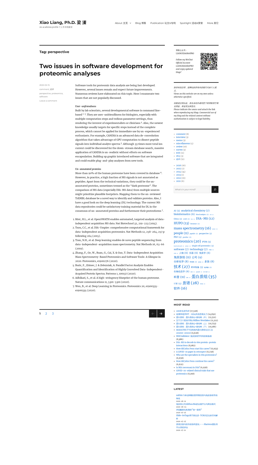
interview (180, 137)
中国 (176, 253)
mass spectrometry (192, 228)
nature (215, 229)
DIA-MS (205, 218)
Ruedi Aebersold (179, 246)
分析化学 (181, 261)
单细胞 (193, 262)
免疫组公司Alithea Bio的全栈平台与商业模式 (196, 404)
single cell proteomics (203, 246)
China (178, 219)
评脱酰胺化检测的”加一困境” (189, 410)
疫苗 (193, 272)
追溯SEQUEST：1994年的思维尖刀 (191, 314)
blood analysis (202, 214)
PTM (206, 241)
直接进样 (199, 272)
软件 (180, 288)
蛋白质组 (204, 276)
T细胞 (211, 249)
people (181, 233)
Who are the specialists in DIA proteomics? (196, 355)
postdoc (187, 237)
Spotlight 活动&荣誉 (191, 23)
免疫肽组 (182, 257)
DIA (193, 219)
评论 (178, 156)
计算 (177, 283)
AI (177, 210)
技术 (182, 266)
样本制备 (197, 267)
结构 (188, 277)
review (179, 146)
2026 (178, 165)
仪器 (193, 252)
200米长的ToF (182, 311)
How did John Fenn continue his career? (195, 361)
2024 (178, 171)
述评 (52, 89)
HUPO (181, 223)
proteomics (57, 93)
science (188, 246)
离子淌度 (206, 272)
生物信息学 (181, 271)
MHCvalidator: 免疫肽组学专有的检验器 (194, 336)
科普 (178, 153)
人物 (183, 252)
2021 (178, 181)
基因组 (200, 262)
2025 (178, 168)
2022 (178, 178)
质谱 (191, 282)
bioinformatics (184, 214)
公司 (197, 257)
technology (199, 249)
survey (179, 150)
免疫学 (204, 252)
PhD (178, 237)
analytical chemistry (195, 210)
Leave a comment (48, 101)
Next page (161, 317)
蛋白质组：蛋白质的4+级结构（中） (192, 317)
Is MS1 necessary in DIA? (188, 367)
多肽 (209, 261)
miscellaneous (183, 143)
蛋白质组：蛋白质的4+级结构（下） (192, 326)
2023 (178, 175)
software (43, 96)
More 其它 (213, 23)
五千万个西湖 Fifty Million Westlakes (193, 320)
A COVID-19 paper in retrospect (191, 352)
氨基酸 (208, 267)
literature (195, 224)
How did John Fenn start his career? (193, 348)
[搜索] (215, 189)
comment (44, 89)
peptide (194, 234)
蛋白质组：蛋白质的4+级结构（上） (192, 323)
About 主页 (121, 23)
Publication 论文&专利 (163, 23)
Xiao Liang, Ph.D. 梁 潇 (62, 22)
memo (179, 140)
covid (186, 219)
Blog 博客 (140, 23)
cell (212, 214)
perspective (45, 93)
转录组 (202, 283)
